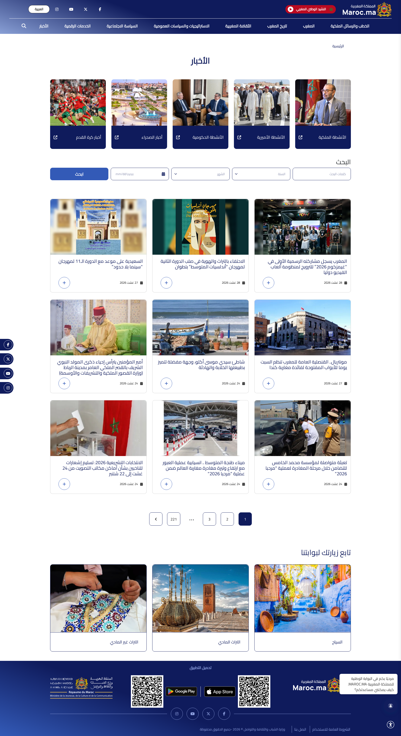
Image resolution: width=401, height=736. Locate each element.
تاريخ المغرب (277, 26)
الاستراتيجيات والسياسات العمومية (182, 26)
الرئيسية (338, 45)
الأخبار (44, 26)
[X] (208, 714)
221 (174, 519)
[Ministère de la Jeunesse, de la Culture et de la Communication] (81, 687)
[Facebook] (224, 714)
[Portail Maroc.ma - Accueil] (317, 684)
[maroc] (100, 9)
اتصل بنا (300, 729)
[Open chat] (391, 706)
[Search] (22, 26)
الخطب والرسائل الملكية (350, 26)
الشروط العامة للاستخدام (331, 729)
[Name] (391, 725)
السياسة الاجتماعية (122, 26)
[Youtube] (193, 714)
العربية (39, 9)
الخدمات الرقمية (78, 26)
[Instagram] (177, 714)
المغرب (309, 26)
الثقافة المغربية (238, 26)
